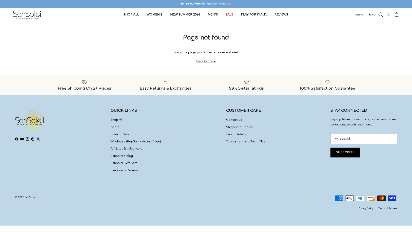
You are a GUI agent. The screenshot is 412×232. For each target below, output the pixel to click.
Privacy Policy (366, 208)
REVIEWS (281, 14)
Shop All (116, 120)
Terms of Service (387, 208)
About (115, 127)
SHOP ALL (131, 14)
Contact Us (234, 120)
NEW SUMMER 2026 (185, 14)
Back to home (206, 61)
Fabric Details (235, 134)
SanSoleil (30, 197)
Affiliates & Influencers (126, 148)
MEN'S (213, 14)
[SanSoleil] (28, 15)
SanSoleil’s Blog (122, 156)
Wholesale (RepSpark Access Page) (136, 141)
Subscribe (345, 152)
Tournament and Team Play (245, 141)
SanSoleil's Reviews (124, 170)
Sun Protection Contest (215, 4)
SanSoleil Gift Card (124, 163)
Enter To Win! (120, 134)
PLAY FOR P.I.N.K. (254, 14)
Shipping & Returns (239, 127)
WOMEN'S (154, 14)
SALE (229, 14)
